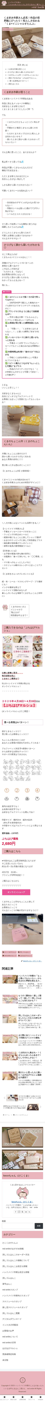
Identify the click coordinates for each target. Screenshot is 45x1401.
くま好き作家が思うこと (16, 69)
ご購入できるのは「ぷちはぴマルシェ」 (22, 78)
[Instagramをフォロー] (19, 1211)
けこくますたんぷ (10, 952)
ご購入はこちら (13, 84)
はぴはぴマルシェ (26, 955)
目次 (19, 65)
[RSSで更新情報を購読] (29, 1211)
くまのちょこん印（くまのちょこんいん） (23, 75)
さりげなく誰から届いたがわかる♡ (20, 72)
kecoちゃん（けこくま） (22, 1202)
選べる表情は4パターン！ (19, 81)
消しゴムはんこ (25, 952)
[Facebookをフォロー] (15, 1211)
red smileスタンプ (10, 955)
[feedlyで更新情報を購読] (25, 1211)
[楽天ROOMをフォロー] (22, 1211)
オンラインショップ (16, 892)
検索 (4, 1221)
